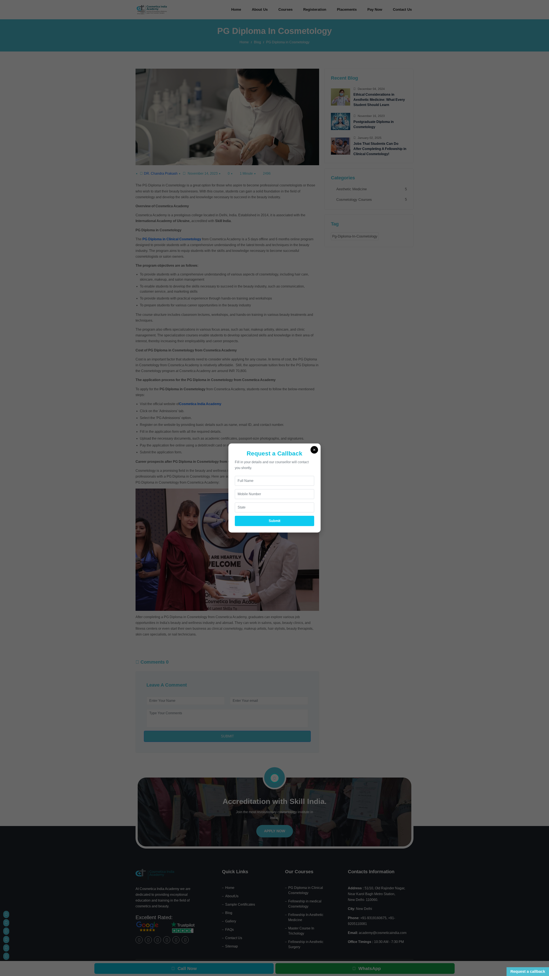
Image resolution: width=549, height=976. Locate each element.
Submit (274, 521)
